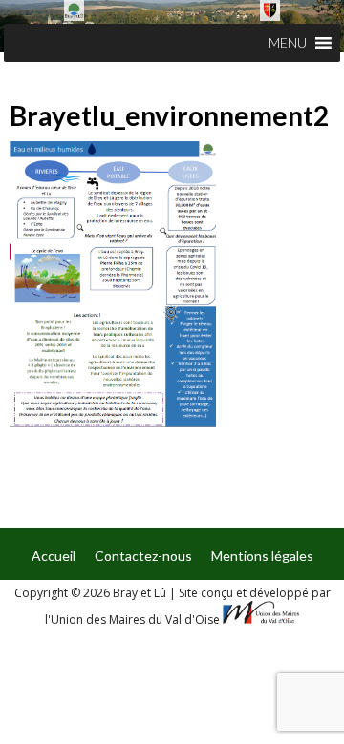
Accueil (53, 556)
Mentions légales (262, 556)
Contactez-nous (143, 556)
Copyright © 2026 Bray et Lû (91, 593)
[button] (288, 43)
